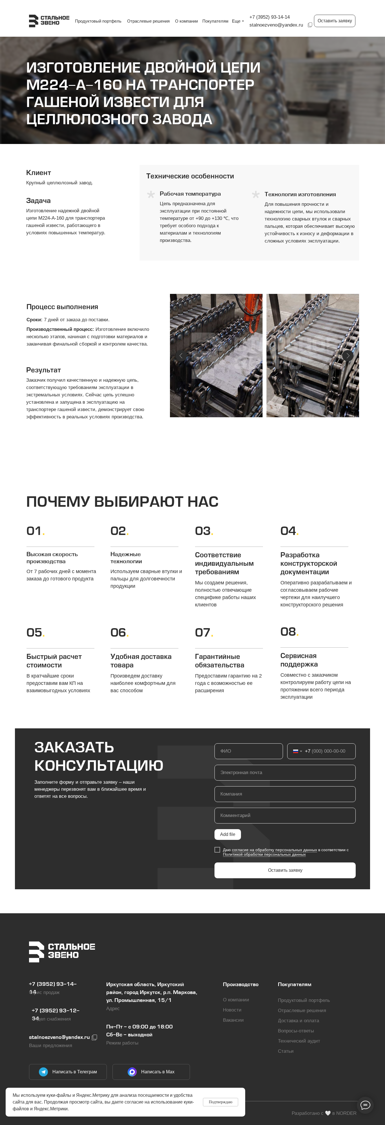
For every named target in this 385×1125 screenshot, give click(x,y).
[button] (334, 21)
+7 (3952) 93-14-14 (269, 17)
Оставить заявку (285, 870)
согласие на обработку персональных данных (274, 849)
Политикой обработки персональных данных (264, 854)
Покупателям (294, 984)
